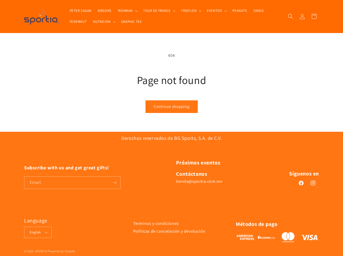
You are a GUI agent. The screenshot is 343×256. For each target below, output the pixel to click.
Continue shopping (172, 106)
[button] (127, 10)
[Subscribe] (114, 182)
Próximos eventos (198, 162)
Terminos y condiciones (156, 223)
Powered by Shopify (61, 251)
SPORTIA (41, 251)
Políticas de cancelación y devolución (169, 231)
